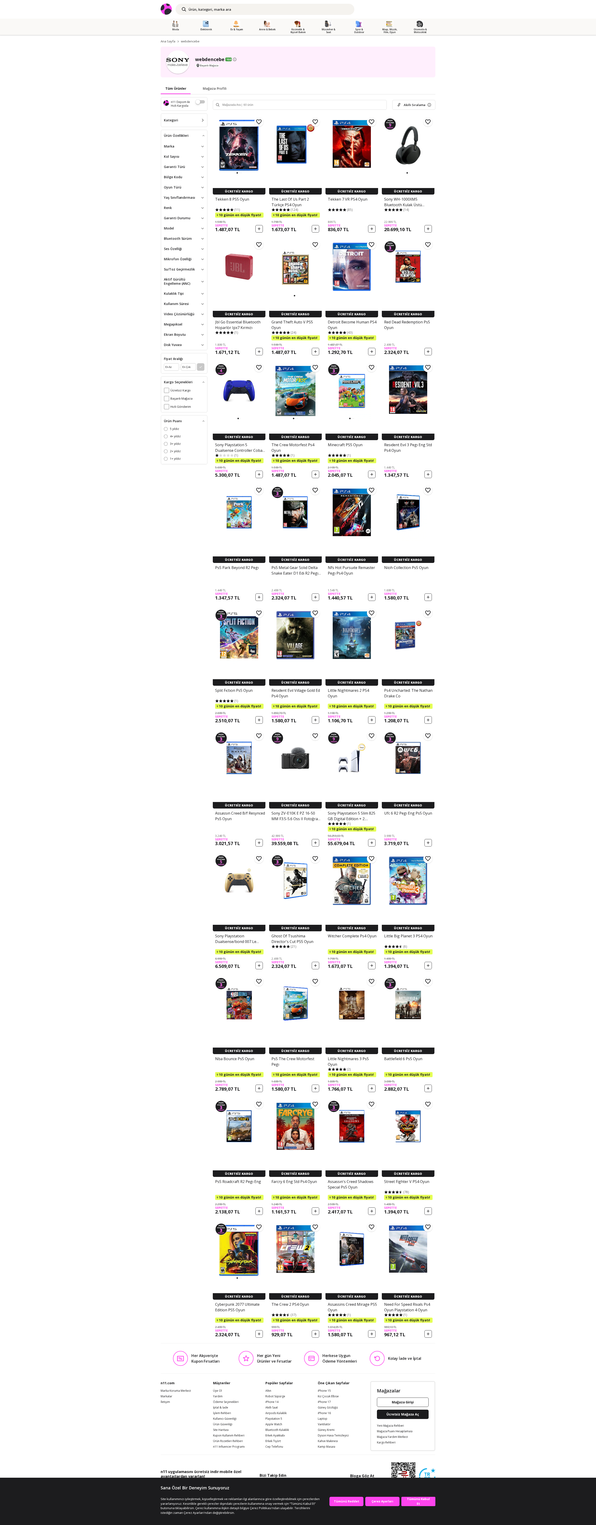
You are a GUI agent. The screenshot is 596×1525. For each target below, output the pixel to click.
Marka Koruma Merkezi (176, 1391)
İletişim (165, 1402)
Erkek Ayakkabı (275, 1435)
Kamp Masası (326, 1447)
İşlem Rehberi (222, 1413)
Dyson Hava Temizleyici (333, 1435)
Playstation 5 (273, 1419)
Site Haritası (221, 1430)
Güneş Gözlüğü (328, 1407)
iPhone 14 (271, 1402)
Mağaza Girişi (403, 1402)
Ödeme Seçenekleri (226, 1402)
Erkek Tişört (273, 1441)
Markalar (166, 1396)
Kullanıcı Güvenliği (225, 1419)
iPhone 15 (324, 1391)
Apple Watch (273, 1424)
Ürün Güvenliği (222, 1424)
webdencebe (190, 41)
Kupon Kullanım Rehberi (228, 1435)
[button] (237, 173)
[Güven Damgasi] (427, 1476)
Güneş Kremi (326, 1430)
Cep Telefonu (274, 1447)
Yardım (218, 1396)
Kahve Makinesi (328, 1441)
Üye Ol (217, 1391)
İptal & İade (220, 1407)
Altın (268, 1391)
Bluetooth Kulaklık (277, 1430)
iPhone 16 (324, 1413)
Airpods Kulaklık (276, 1413)
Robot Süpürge (275, 1396)
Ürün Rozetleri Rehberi (228, 1441)
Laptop (322, 1419)
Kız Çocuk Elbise (328, 1396)
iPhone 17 (324, 1402)
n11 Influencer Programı (229, 1447)
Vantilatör (324, 1424)
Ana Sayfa (168, 41)
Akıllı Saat (271, 1407)
